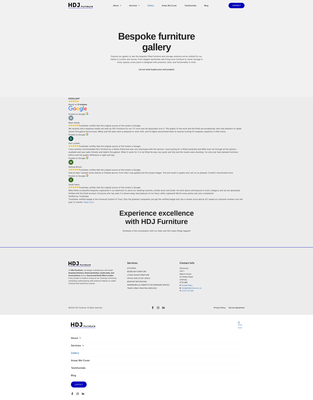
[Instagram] (158, 307)
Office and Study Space (138, 278)
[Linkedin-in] (163, 307)
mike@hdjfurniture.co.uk (191, 288)
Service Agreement (237, 308)
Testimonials (190, 5)
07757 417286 (188, 291)
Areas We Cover (169, 5)
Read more (89, 202)
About (116, 5)
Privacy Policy (220, 308)
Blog (206, 5)
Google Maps (187, 285)
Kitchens (131, 268)
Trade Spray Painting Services (142, 288)
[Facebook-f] (152, 307)
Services (133, 5)
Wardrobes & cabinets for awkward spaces (148, 285)
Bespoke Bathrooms (137, 282)
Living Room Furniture (138, 275)
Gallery (150, 5)
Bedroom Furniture (136, 271)
